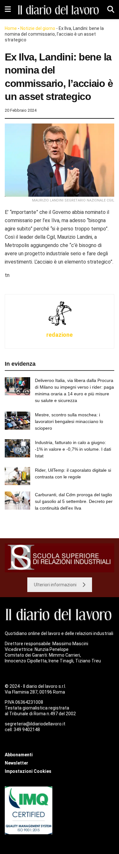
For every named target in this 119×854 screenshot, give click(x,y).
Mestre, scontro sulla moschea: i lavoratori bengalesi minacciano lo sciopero (69, 421)
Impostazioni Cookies (28, 771)
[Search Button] (110, 9)
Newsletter (16, 763)
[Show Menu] (8, 9)
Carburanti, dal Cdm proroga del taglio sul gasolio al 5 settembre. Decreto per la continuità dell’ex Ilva (74, 501)
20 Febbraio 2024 (20, 110)
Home (11, 28)
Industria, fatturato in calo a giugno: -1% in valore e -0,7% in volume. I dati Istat (73, 449)
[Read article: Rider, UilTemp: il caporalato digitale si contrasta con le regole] (17, 476)
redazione (59, 334)
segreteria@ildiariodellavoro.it (35, 723)
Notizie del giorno (37, 28)
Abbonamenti (19, 754)
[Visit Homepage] (59, 9)
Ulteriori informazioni (55, 584)
